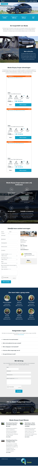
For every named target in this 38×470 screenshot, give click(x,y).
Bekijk (10, 104)
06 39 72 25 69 (7, 304)
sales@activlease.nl (24, 249)
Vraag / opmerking (6, 269)
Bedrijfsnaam (3, 239)
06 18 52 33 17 (31, 317)
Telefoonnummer (4, 246)
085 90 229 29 (19, 304)
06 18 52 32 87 (31, 304)
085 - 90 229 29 (19, 101)
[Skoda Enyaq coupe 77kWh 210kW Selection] (19, 150)
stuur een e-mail (7, 305)
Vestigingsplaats (4, 242)
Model (2, 261)
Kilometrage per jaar (6, 257)
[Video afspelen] (9, 55)
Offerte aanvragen (22, 104)
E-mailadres (3, 250)
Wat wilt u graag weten (12, 378)
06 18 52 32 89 (7, 317)
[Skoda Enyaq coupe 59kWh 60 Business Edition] (19, 117)
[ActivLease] (29, 461)
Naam (10, 231)
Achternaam (3, 235)
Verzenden (19, 391)
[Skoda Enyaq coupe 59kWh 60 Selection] (19, 84)
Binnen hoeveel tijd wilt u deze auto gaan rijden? (9, 265)
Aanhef (2, 231)
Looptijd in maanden (6, 254)
